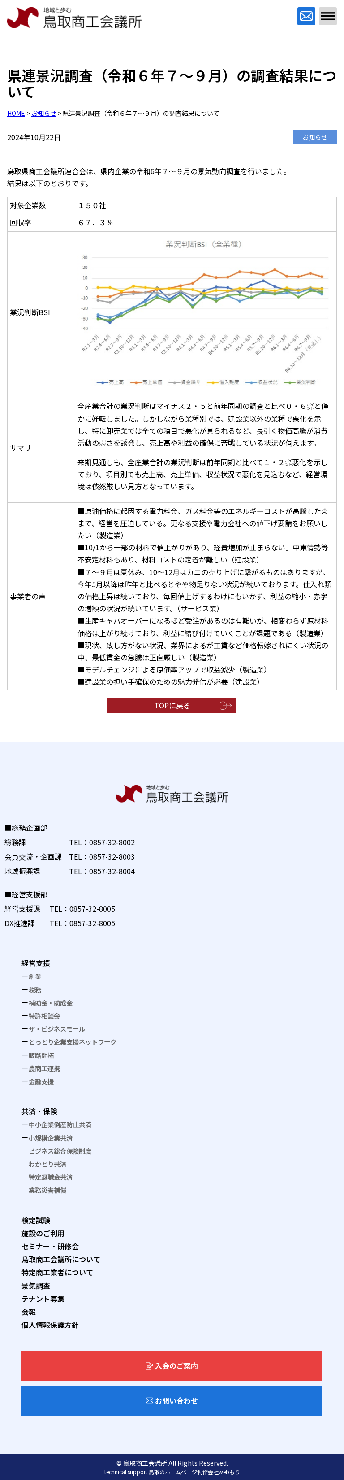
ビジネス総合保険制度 (60, 1150)
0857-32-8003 (112, 856)
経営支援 (36, 962)
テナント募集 (43, 1298)
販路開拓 (41, 1055)
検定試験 (36, 1220)
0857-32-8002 (112, 842)
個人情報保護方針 (50, 1324)
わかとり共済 (47, 1163)
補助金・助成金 (51, 1002)
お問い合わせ (176, 1400)
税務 (35, 989)
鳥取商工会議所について (61, 1259)
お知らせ (43, 113)
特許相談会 (44, 1015)
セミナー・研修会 (50, 1246)
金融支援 (41, 1081)
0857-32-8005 (92, 908)
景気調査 (36, 1285)
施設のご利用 (43, 1233)
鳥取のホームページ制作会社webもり (194, 1472)
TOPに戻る (172, 705)
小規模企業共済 (51, 1137)
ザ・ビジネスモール (57, 1028)
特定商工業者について (57, 1272)
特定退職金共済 (51, 1176)
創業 (35, 976)
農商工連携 (44, 1068)
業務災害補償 (47, 1190)
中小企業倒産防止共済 (60, 1124)
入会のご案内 (176, 1365)
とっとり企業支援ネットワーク (72, 1041)
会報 (29, 1311)
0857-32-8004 (112, 870)
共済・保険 (39, 1111)
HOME (16, 113)
